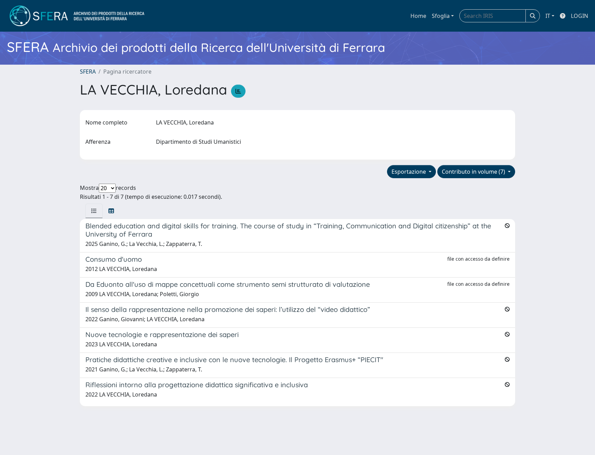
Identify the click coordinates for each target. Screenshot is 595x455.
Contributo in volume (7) (474, 171)
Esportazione (409, 171)
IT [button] (547, 16)
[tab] (94, 211)
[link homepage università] (77, 16)
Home (418, 16)
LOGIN (579, 16)
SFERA (88, 71)
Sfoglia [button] (441, 16)
